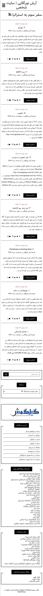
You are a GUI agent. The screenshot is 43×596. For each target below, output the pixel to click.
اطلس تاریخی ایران (34, 478)
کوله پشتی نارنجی (34, 556)
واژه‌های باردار (29, 431)
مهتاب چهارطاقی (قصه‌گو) (31, 560)
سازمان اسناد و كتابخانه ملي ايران (29, 500)
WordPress (21, 592)
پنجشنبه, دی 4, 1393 (14, 252)
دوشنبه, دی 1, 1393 (14, 335)
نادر (38, 562)
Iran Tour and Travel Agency (29, 474)
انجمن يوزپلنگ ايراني (33, 481)
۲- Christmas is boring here (21, 249)
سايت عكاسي (35, 502)
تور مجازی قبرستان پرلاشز (31, 491)
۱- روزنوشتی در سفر (22, 290)
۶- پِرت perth (21, 72)
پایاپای (32, 439)
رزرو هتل (37, 497)
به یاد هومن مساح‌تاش (26, 455)
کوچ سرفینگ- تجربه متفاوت (31, 554)
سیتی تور (37, 508)
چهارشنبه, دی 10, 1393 (14, 116)
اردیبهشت (31, 451)
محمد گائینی (36, 558)
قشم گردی (36, 514)
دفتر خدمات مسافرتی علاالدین (30, 539)
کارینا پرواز (36, 552)
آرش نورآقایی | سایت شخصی (21, 5)
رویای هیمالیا (35, 498)
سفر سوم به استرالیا (21, 24)
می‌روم (31, 447)
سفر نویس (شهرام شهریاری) (30, 544)
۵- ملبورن (21, 113)
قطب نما (37, 516)
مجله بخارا (36, 517)
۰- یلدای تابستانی (21, 331)
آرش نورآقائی (27, 31)
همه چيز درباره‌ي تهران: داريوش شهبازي (27, 523)
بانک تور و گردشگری (33, 485)
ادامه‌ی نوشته (30, 59)
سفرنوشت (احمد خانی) (32, 548)
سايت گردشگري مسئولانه (31, 506)
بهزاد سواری (36, 579)
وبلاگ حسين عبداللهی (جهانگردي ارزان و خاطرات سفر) (22, 563)
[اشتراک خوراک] (9, 15)
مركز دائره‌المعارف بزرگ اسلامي (30, 519)
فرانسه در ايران (35, 512)
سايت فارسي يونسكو (33, 504)
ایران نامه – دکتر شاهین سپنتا (30, 483)
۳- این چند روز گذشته (22, 208)
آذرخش (30, 435)
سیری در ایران (35, 510)
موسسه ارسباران (34, 521)
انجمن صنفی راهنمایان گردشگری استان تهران (25, 479)
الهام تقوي (36, 577)
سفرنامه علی (35, 546)
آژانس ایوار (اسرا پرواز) (32, 537)
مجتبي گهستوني (34, 581)
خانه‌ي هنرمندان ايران (33, 495)
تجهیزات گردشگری (34, 489)
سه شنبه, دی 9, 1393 (14, 160)
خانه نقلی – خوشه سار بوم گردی (29, 493)
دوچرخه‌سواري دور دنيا (32, 541)
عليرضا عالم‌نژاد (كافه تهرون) (30, 550)
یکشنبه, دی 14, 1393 (14, 31)
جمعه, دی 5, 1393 (14, 211)
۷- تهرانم (21, 27)
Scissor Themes (25, 590)
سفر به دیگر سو (34, 542)
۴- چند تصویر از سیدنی (21, 157)
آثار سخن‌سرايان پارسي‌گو (31, 476)
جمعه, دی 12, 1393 (14, 75)
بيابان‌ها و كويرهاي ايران (32, 487)
